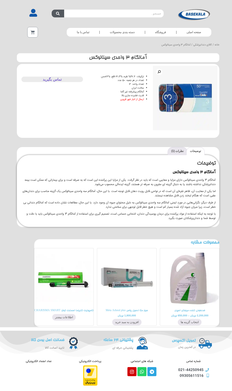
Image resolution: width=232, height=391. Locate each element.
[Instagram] (131, 371)
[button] (159, 72)
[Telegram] (151, 371)
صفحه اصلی (194, 32)
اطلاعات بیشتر (64, 317)
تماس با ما (83, 32)
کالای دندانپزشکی (202, 45)
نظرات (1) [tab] (177, 150)
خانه (217, 45)
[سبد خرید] (32, 32)
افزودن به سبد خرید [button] (127, 322)
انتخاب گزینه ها (190, 322)
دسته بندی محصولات (122, 32)
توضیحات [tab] (195, 150)
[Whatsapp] (141, 371)
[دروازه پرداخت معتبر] (90, 385)
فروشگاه (160, 32)
